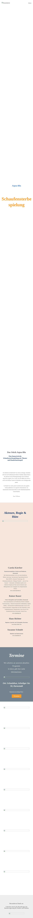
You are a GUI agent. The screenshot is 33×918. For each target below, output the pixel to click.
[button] (16, 696)
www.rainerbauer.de (16, 613)
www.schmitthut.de (16, 635)
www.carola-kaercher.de (15, 590)
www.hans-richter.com (16, 624)
